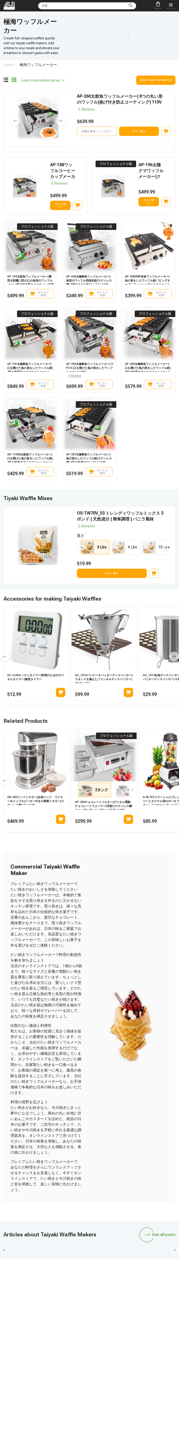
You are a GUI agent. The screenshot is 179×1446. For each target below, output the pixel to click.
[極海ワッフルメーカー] (5, 80)
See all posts (164, 1234)
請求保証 (43, 1371)
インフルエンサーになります (112, 1345)
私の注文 (43, 1365)
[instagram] (100, 1305)
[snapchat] (67, 1305)
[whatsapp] (78, 1305)
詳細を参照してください (97, 131)
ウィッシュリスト (105, 1365)
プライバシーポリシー (108, 1391)
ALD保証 (43, 1345)
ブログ (42, 1338)
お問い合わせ (46, 1378)
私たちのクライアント (108, 1371)
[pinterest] (122, 1305)
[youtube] (111, 1305)
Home (8, 65)
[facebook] (89, 1305)
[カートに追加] (166, 131)
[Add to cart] (60, 692)
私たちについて (104, 1378)
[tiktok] (56, 1305)
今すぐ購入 (139, 131)
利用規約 (99, 1385)
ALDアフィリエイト (106, 1338)
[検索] (130, 5)
